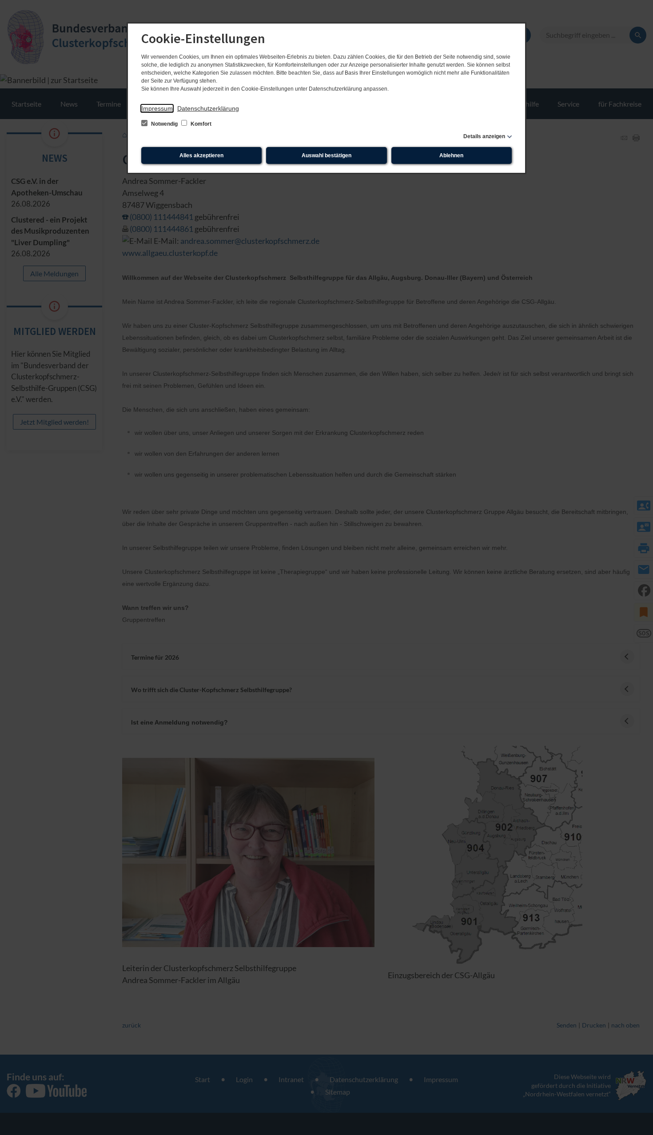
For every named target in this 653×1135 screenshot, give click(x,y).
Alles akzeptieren (201, 155)
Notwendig (164, 124)
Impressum (157, 108)
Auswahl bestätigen (326, 155)
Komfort (200, 124)
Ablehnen (451, 155)
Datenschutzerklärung (208, 108)
